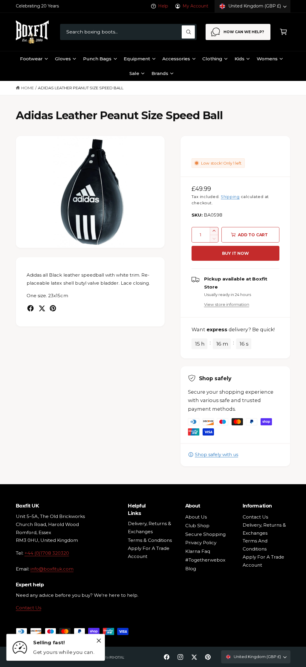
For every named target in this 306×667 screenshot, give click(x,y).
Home (27, 87)
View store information (226, 304)
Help (163, 6)
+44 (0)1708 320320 (47, 553)
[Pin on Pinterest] (53, 308)
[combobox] (128, 32)
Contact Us (28, 608)
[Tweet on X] (42, 308)
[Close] (99, 640)
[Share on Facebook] (30, 308)
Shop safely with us (216, 454)
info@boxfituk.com (52, 569)
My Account (195, 6)
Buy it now (235, 253)
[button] (283, 32)
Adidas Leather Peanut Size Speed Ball (80, 87)
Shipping (230, 196)
